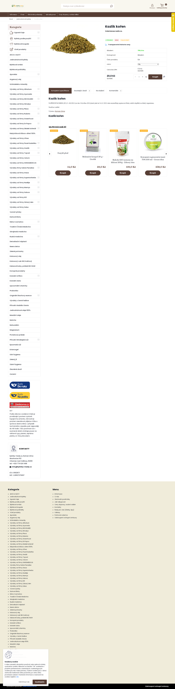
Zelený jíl (13, 359)
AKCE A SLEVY (15, 55)
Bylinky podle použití (22, 38)
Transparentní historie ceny (119, 45)
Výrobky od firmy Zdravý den (21, 202)
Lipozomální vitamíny (18, 286)
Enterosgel (14, 349)
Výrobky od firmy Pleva (19, 109)
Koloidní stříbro (16, 276)
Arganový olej (15, 79)
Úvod (11, 19)
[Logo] (18, 6)
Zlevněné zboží (16, 369)
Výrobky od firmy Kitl (18, 197)
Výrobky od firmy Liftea (19, 138)
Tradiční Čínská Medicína (20, 227)
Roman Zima (60, 111)
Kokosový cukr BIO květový (21, 261)
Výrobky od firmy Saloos (20, 192)
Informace (13, 14)
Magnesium (14, 330)
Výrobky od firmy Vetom (20, 158)
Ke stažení (100, 90)
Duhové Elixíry (15, 217)
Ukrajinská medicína (18, 231)
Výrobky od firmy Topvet (20, 153)
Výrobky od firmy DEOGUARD (21, 99)
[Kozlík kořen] (74, 41)
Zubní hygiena (15, 364)
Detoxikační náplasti (18, 241)
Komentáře (115, 90)
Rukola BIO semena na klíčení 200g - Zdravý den (122, 161)
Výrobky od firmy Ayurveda (21, 94)
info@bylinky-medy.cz (22, 467)
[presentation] (50, 154)
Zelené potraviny (16, 251)
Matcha (13, 320)
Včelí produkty (20, 49)
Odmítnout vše (24, 682)
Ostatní (13, 374)
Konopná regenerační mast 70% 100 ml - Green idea (152, 158)
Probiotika (14, 290)
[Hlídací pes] (164, 76)
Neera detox (15, 246)
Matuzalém (14, 325)
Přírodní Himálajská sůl (19, 340)
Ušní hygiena (15, 354)
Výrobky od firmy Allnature (20, 89)
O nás (22, 14)
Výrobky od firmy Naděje (20, 182)
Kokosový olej (15, 256)
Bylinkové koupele (21, 44)
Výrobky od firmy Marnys (20, 187)
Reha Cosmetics (16, 222)
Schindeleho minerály (18, 84)
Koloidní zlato (15, 281)
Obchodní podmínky (35, 14)
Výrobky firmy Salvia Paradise (22, 168)
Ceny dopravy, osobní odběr (69, 14)
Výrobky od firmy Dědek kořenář (23, 128)
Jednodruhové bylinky (23, 19)
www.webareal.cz (30, 686)
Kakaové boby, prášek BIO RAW (22, 266)
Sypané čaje (19, 32)
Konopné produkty (17, 271)
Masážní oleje (15, 315)
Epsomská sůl (15, 345)
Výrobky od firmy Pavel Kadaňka (23, 143)
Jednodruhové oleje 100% (20, 310)
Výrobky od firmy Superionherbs (23, 177)
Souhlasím (39, 682)
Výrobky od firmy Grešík (19, 148)
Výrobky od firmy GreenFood (21, 119)
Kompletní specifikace (60, 90)
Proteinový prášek (17, 335)
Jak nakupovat (51, 14)
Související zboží (82, 90)
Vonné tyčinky (15, 212)
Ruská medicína (16, 236)
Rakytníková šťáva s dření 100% (22, 133)
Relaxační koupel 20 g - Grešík (93, 157)
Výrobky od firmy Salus (19, 207)
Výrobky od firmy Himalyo (20, 104)
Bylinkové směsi (16, 64)
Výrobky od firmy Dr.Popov (20, 123)
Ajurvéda (13, 74)
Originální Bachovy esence (20, 295)
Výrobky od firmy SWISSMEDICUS (23, 163)
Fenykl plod (63, 153)
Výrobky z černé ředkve (19, 300)
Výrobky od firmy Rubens (20, 114)
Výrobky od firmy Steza (19, 173)
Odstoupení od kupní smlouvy (157, 686)
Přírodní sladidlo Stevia (19, 305)
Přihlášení (152, 8)
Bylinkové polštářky (18, 69)
